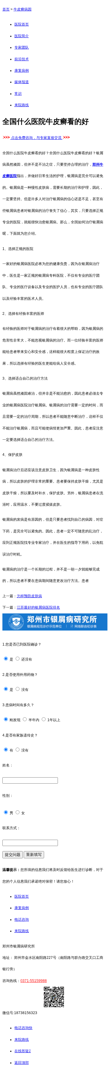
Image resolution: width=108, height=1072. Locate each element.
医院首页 (21, 24)
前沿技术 (21, 59)
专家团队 (21, 47)
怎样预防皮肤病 (29, 596)
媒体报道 (21, 82)
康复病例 (21, 70)
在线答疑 (22, 1051)
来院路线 (21, 105)
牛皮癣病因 (23, 9)
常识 (18, 94)
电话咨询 (21, 919)
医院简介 (21, 36)
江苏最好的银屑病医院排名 (38, 607)
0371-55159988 (33, 981)
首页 (6, 9)
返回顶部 (21, 1063)
